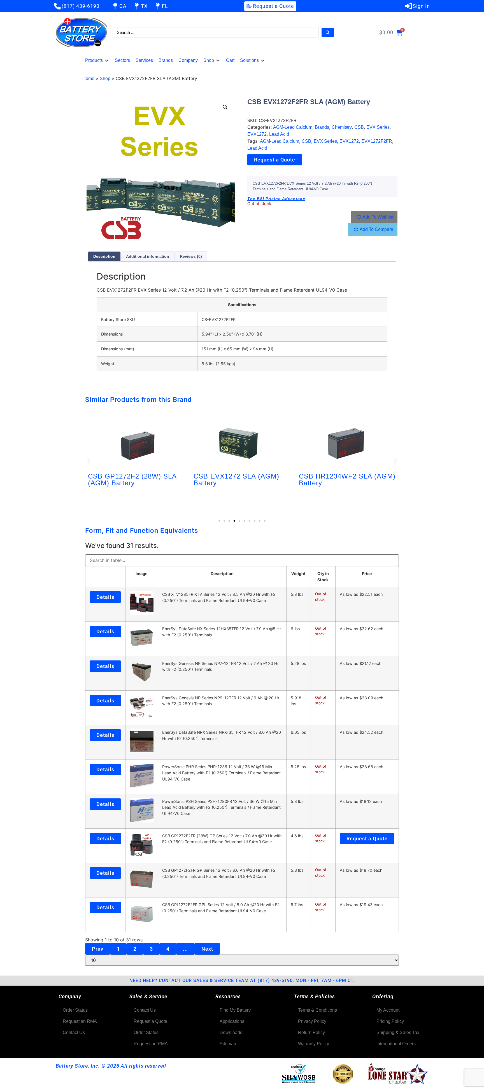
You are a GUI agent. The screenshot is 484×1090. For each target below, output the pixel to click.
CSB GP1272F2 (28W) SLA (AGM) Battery (132, 479)
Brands (322, 127)
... (185, 949)
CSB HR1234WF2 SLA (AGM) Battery (347, 479)
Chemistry (342, 127)
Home (88, 78)
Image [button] (142, 573)
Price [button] (367, 573)
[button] (97, 60)
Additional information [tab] (147, 256)
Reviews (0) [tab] (191, 256)
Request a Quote (274, 160)
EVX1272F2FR (376, 141)
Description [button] (222, 573)
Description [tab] (104, 256)
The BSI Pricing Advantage (276, 198)
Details (105, 597)
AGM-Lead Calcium (292, 127)
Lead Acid (279, 134)
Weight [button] (298, 573)
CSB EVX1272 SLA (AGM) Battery (236, 479)
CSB (359, 127)
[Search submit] (328, 32)
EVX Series (378, 127)
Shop (105, 78)
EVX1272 (257, 134)
